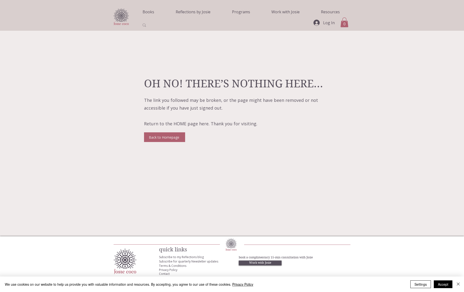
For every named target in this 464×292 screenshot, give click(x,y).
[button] (344, 22)
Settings (420, 284)
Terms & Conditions (172, 266)
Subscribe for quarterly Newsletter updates (188, 261)
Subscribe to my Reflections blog (181, 257)
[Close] (458, 284)
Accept (443, 284)
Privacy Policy (168, 270)
